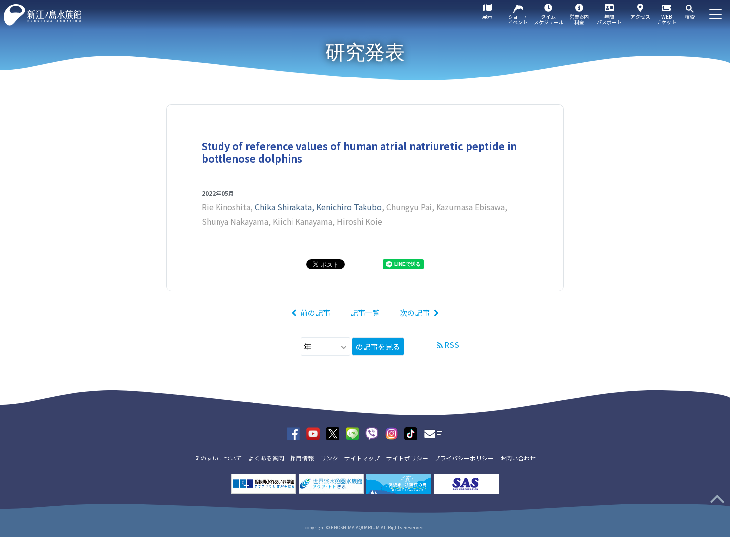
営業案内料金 (579, 19)
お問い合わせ (518, 458)
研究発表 (365, 52)
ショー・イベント (518, 19)
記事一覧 (365, 312)
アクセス (640, 16)
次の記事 (415, 312)
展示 (487, 16)
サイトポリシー (407, 458)
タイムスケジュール (548, 19)
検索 (690, 16)
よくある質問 (266, 458)
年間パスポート (609, 19)
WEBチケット (666, 19)
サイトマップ (362, 458)
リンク (329, 458)
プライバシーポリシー (464, 458)
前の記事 (315, 312)
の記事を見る (378, 346)
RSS (451, 344)
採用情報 (302, 458)
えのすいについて (218, 458)
